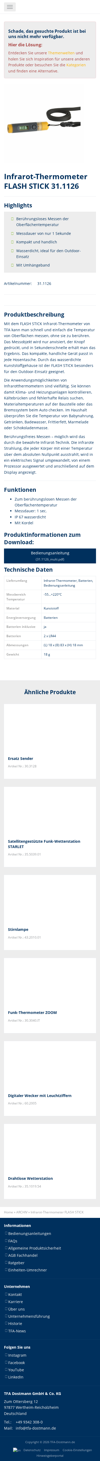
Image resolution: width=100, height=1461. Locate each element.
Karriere (15, 1301)
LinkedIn (15, 1377)
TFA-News (17, 1330)
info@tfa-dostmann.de (36, 1427)
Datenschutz (32, 1450)
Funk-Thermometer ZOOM (32, 1012)
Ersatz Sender (20, 758)
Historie (15, 1323)
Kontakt (15, 1294)
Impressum (51, 1450)
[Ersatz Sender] (50, 728)
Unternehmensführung (29, 1316)
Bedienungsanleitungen (29, 1233)
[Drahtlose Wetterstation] (50, 1148)
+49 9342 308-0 (29, 1422)
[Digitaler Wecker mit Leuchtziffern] (50, 1065)
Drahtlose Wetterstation (30, 1178)
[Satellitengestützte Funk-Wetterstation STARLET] (50, 811)
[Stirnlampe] (50, 899)
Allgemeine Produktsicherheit (34, 1248)
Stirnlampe (18, 929)
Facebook (16, 1362)
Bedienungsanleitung (50, 555)
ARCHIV (21, 1212)
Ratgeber (16, 1262)
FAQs (12, 1240)
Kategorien (76, 64)
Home (8, 1212)
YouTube (16, 1369)
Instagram (17, 1355)
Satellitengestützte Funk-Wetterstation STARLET (44, 844)
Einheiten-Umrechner (27, 1269)
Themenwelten (61, 52)
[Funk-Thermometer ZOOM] (50, 982)
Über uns (16, 1308)
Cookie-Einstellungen (77, 1450)
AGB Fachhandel (23, 1255)
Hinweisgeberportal (50, 1456)
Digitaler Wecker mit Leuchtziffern (39, 1095)
